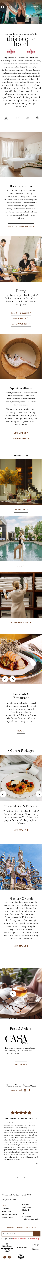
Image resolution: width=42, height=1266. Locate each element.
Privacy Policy (34, 1238)
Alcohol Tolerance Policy (31, 1219)
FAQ (23, 1213)
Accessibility (26, 1216)
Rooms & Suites (7, 1217)
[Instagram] (4, 1257)
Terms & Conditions (19, 1238)
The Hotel (25, 1204)
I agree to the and (21, 1238)
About (4, 1205)
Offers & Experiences (9, 1214)
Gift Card (25, 1210)
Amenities (5, 1208)
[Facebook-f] (9, 1257)
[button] (25, 6)
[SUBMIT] (36, 1233)
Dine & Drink (6, 1211)
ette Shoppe (26, 1207)
